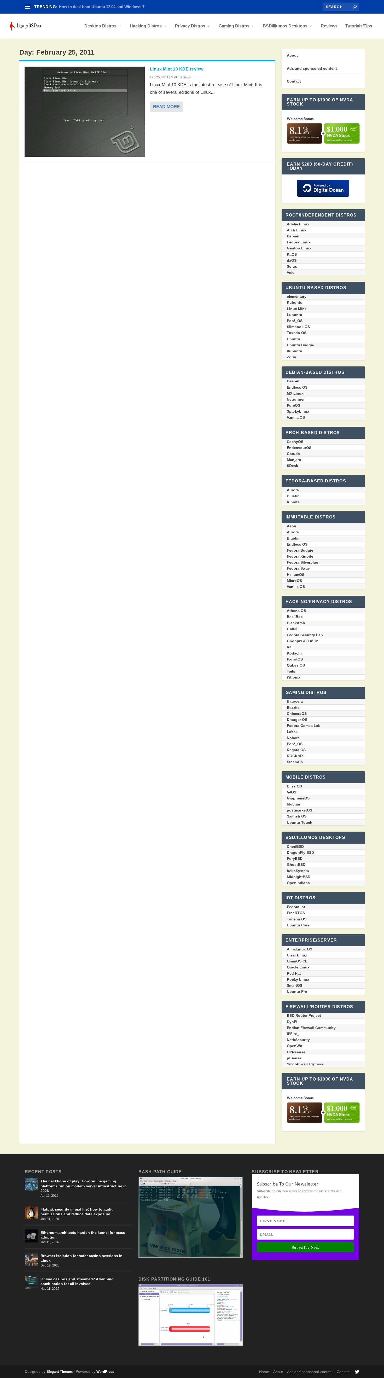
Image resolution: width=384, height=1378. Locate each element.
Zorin (291, 357)
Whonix (293, 677)
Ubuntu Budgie (300, 345)
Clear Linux (297, 955)
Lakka (292, 731)
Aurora (293, 490)
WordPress (105, 1372)
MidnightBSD (298, 877)
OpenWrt (294, 1046)
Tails (291, 671)
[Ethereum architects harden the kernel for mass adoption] (31, 1235)
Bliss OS (294, 786)
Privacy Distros (190, 26)
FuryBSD (294, 858)
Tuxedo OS (296, 333)
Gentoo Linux (299, 248)
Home (264, 1372)
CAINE (292, 629)
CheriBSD (295, 846)
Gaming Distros (234, 26)
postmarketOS (299, 810)
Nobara (293, 738)
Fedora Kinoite (300, 556)
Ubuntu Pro (297, 991)
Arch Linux (296, 230)
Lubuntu (294, 315)
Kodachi (294, 653)
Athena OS (296, 611)
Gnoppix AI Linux (302, 641)
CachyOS (295, 442)
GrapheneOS (298, 798)
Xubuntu (294, 351)
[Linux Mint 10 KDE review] (85, 112)
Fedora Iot (296, 907)
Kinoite (293, 502)
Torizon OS (296, 919)
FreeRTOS (296, 913)
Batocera (295, 701)
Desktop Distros (100, 26)
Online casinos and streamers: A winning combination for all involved (77, 1281)
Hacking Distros (146, 26)
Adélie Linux (298, 224)
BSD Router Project (304, 1015)
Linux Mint (296, 309)
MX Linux (295, 393)
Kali (290, 647)
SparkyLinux (298, 411)
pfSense (294, 1058)
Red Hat (294, 973)
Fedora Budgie (300, 550)
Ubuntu (293, 339)
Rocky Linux (298, 979)
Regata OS (296, 750)
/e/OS (291, 792)
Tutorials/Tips (358, 26)
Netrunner (296, 399)
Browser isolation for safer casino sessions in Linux (81, 1258)
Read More (166, 106)
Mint (174, 77)
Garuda (293, 454)
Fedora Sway (298, 568)
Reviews (329, 26)
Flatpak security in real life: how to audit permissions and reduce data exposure (76, 1211)
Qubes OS (296, 665)
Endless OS (297, 387)
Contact (294, 81)
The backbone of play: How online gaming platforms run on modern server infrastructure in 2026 (83, 1186)
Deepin (293, 381)
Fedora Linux (299, 242)
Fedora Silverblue (302, 562)
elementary (296, 296)
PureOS (293, 405)
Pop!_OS (294, 321)
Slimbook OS (298, 327)
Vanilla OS (296, 417)
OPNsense (296, 1052)
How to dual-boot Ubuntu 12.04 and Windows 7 (101, 6)
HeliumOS (295, 575)
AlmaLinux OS (299, 949)
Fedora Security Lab (305, 635)
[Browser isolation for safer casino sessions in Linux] (31, 1259)
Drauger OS (297, 719)
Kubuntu (294, 302)
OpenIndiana (298, 883)
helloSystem (298, 871)
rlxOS (291, 260)
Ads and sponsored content (312, 68)
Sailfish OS (296, 816)
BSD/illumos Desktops (285, 26)
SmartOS (294, 985)
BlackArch (296, 623)
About (292, 55)
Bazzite (293, 707)
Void (291, 272)
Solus (292, 266)
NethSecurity (298, 1040)
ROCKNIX (295, 756)
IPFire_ (293, 1034)
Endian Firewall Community (311, 1028)
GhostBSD (296, 864)
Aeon (291, 526)
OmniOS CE (297, 961)
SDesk (292, 466)
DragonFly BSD (300, 852)
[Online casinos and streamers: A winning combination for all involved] (31, 1282)
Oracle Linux (298, 967)
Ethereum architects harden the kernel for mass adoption (82, 1234)
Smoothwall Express (305, 1064)
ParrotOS (295, 659)
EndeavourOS (299, 448)
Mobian (293, 804)
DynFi (292, 1022)
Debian (293, 236)
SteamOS (295, 762)
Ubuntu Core (298, 925)
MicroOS (294, 581)
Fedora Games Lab (304, 725)
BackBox (295, 617)
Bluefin (293, 496)
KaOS (292, 254)
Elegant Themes (59, 1372)
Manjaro (294, 460)
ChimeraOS (297, 713)
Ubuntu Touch (299, 822)
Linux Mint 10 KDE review (176, 69)
